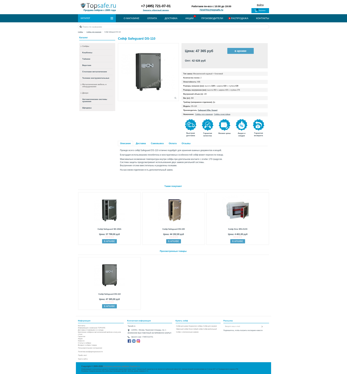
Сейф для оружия (210, 326)
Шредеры (87, 108)
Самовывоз (157, 143)
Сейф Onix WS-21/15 (237, 229)
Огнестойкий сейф (195, 329)
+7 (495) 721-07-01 (156, 6)
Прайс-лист (82, 355)
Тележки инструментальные (95, 78)
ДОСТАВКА (171, 18)
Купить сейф (182, 321)
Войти (260, 5)
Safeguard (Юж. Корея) (207, 110)
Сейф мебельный (210, 329)
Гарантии (81, 336)
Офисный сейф (182, 329)
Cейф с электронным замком (187, 332)
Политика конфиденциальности (90, 352)
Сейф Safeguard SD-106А (109, 229)
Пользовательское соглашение (90, 348)
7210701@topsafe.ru (211, 10)
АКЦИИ (189, 18)
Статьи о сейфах (84, 343)
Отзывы (186, 143)
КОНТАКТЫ (262, 18)
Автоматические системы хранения (94, 100)
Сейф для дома (182, 326)
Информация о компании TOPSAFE (91, 328)
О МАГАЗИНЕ (131, 18)
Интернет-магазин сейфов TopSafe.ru (121, 366)
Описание (125, 143)
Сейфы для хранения (204, 114)
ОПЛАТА (152, 18)
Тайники (86, 59)
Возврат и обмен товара (87, 345)
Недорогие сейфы (196, 326)
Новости (81, 341)
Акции (80, 339)
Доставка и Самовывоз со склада (90, 330)
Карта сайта (83, 359)
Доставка (141, 143)
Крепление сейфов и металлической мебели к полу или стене (99, 333)
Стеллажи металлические (94, 72)
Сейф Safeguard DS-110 (109, 294)
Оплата (173, 143)
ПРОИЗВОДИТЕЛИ (212, 18)
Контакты (81, 326)
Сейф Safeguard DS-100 (173, 229)
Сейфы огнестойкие (222, 114)
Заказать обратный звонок (156, 10)
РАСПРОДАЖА (239, 18)
